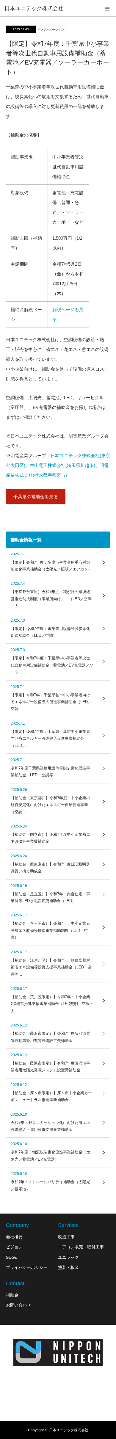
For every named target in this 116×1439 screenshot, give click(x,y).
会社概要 (14, 1236)
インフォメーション (50, 29)
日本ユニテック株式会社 (33, 8)
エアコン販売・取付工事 (81, 1246)
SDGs (11, 1257)
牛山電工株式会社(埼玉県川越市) (62, 465)
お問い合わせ (18, 1305)
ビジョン (14, 1246)
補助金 (12, 1295)
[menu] (107, 8)
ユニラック (68, 1257)
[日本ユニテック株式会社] (58, 1353)
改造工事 (66, 1236)
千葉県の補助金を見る (35, 496)
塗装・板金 (68, 1267)
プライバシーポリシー (27, 1267)
